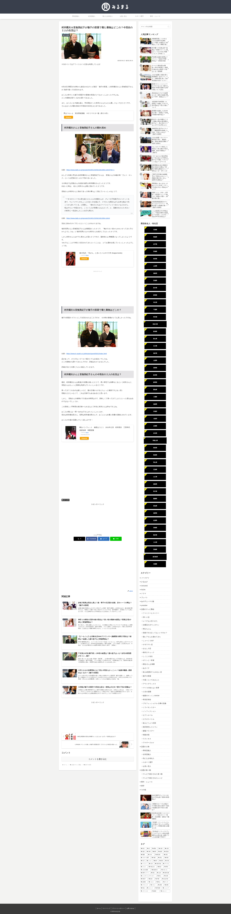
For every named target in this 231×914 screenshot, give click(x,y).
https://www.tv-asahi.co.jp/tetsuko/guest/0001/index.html (86, 354)
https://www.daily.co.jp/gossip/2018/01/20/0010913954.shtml (88, 218)
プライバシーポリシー (118, 908)
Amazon (68, 117)
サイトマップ (106, 908)
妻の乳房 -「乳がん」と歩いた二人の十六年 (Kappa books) (100, 253)
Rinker (87, 255)
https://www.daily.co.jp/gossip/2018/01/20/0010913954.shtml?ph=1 (90, 170)
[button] (168, 27)
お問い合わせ (130, 908)
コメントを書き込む (97, 759)
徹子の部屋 (66, 500)
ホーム (99, 908)
